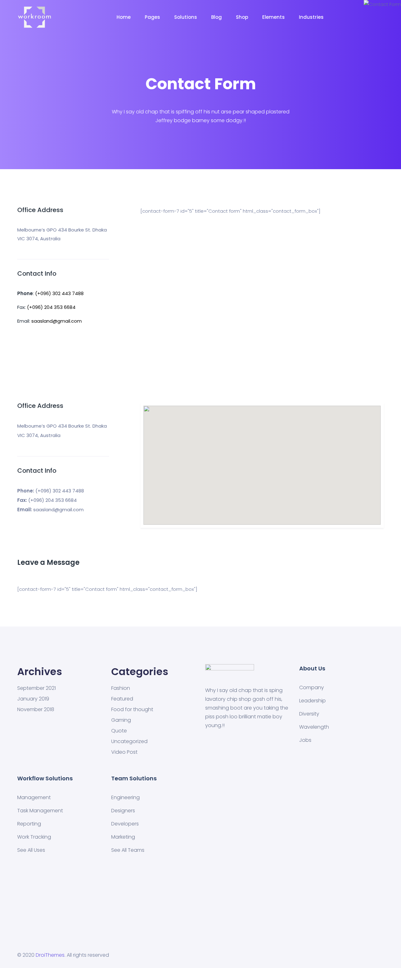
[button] (262, 461)
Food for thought (132, 709)
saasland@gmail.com (56, 321)
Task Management (40, 810)
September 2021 (36, 688)
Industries (311, 17)
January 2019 (33, 699)
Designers (123, 810)
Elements (273, 17)
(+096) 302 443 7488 (59, 293)
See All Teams (127, 850)
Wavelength (314, 727)
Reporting (29, 823)
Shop (242, 17)
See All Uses (31, 850)
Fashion (120, 688)
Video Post (124, 752)
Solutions (185, 17)
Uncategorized (129, 741)
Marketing (123, 836)
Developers (125, 823)
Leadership (312, 700)
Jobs (305, 740)
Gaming (121, 720)
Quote (119, 731)
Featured (122, 699)
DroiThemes (50, 955)
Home (124, 17)
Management (34, 797)
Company (311, 687)
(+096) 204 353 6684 (51, 307)
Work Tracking (34, 836)
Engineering (125, 797)
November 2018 (35, 709)
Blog (216, 17)
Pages (152, 17)
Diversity (309, 713)
